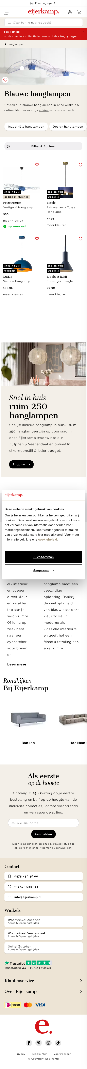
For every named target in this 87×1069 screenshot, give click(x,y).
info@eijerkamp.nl (28, 897)
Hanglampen (16, 44)
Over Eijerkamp (20, 991)
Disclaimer (39, 1054)
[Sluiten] (84, 32)
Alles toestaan (43, 557)
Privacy (21, 1054)
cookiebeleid (47, 539)
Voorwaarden (62, 1054)
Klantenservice (19, 980)
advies (44, 110)
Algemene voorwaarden (56, 847)
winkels (70, 104)
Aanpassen (41, 570)
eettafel (37, 552)
